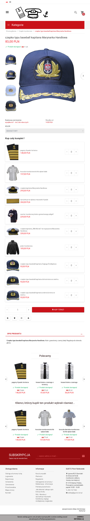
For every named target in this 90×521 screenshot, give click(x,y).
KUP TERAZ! (59, 310)
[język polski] (7, 2)
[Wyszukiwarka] (74, 13)
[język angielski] (10, 2)
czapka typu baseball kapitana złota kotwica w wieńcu (39, 279)
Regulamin (39, 479)
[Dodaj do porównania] (7, 318)
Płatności (39, 476)
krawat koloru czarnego (69, 382)
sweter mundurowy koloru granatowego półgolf (37, 214)
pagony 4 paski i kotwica (28, 150)
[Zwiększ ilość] (76, 151)
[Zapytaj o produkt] (21, 318)
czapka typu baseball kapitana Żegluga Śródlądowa (38, 264)
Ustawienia (9, 482)
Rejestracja (9, 479)
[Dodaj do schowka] (14, 318)
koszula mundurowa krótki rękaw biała (33, 171)
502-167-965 (72, 490)
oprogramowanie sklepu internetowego (73, 509)
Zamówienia (9, 484)
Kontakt (8, 493)
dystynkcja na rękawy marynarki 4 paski (34, 200)
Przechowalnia (10, 487)
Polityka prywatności (43, 487)
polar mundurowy (26, 246)
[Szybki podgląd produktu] (27, 363)
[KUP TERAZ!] (27, 380)
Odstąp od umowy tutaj (13, 473)
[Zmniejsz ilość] (67, 151)
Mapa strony (9, 490)
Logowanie (9, 476)
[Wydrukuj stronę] (28, 318)
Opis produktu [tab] (14, 334)
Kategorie (17, 25)
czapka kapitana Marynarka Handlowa (33, 188)
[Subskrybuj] (83, 456)
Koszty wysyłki (41, 473)
